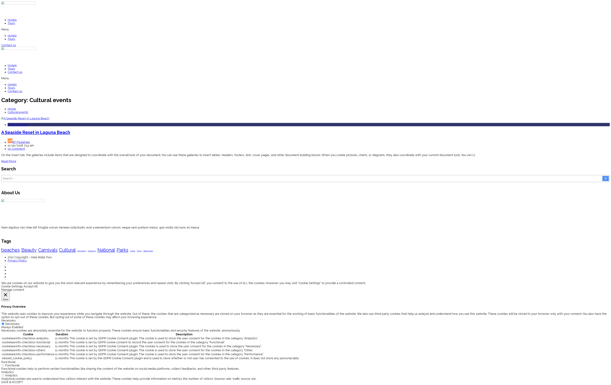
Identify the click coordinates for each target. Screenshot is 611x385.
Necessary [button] (8, 320)
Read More (8, 161)
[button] (305, 29)
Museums (92, 251)
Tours (11, 23)
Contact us (15, 72)
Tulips (139, 251)
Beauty (29, 250)
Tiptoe (132, 251)
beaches (10, 250)
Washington (148, 251)
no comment (16, 148)
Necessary (12, 323)
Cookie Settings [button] (12, 286)
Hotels (12, 19)
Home (12, 109)
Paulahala (21, 142)
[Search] (605, 178)
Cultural (67, 250)
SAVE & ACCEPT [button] (12, 382)
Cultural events (18, 112)
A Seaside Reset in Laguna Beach (35, 132)
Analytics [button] (7, 372)
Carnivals (47, 250)
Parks (122, 250)
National (106, 250)
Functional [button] (8, 362)
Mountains (81, 251)
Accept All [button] (31, 286)
